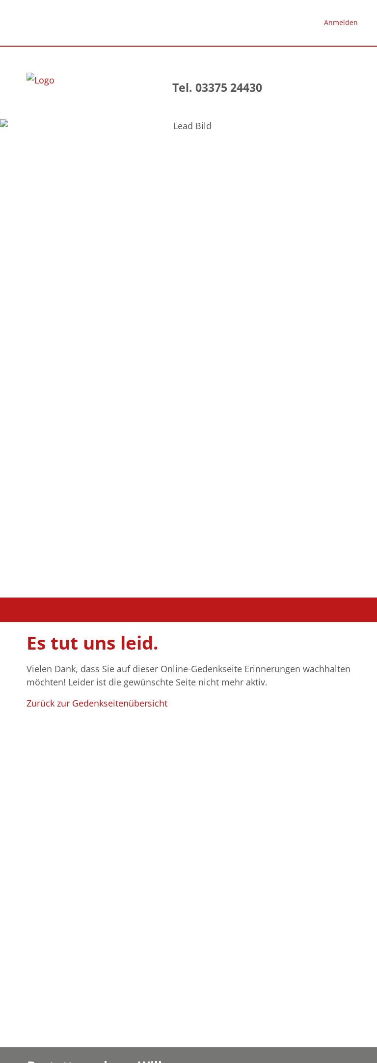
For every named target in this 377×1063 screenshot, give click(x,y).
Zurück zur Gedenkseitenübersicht (97, 703)
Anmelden (341, 22)
